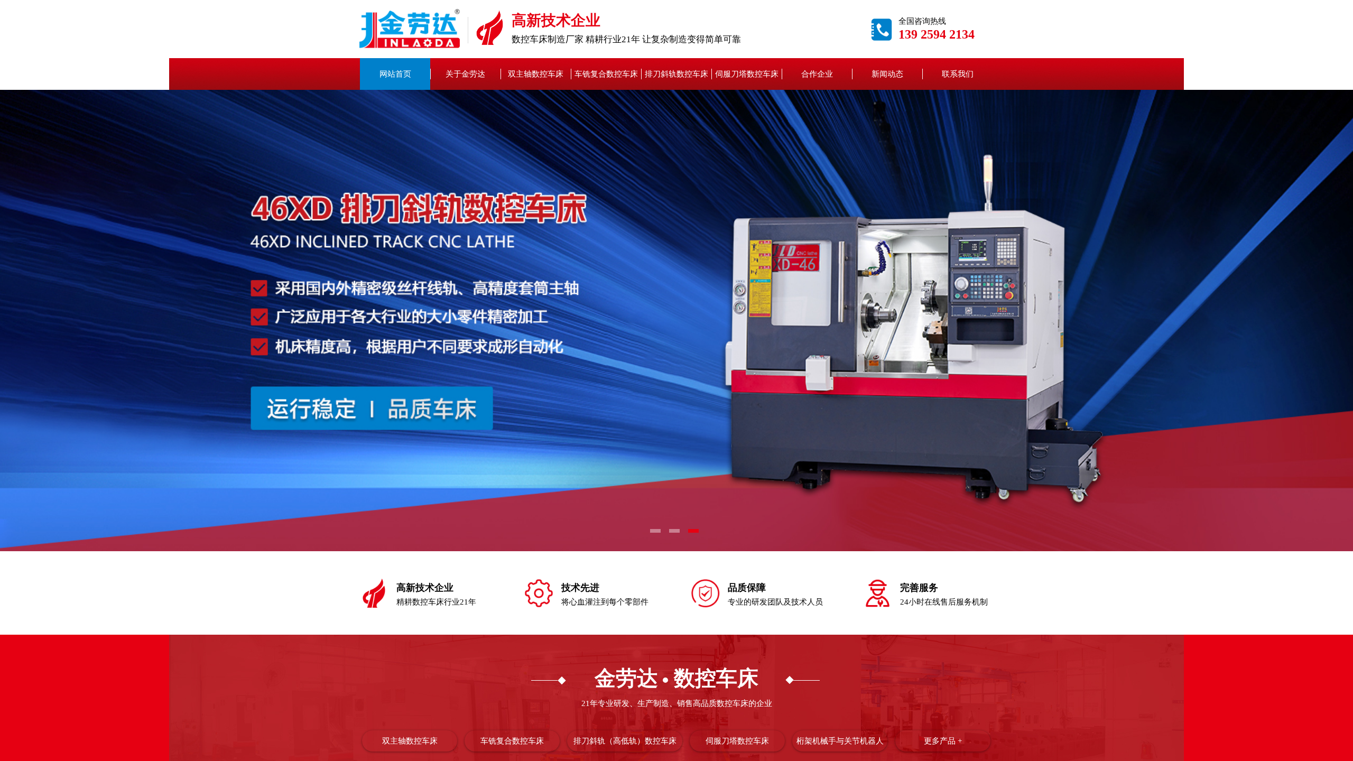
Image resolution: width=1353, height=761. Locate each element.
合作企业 (817, 74)
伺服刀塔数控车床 (747, 74)
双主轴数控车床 (535, 74)
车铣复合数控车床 (606, 74)
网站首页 (395, 74)
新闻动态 (887, 74)
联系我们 (958, 74)
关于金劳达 (465, 74)
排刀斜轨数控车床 (676, 74)
